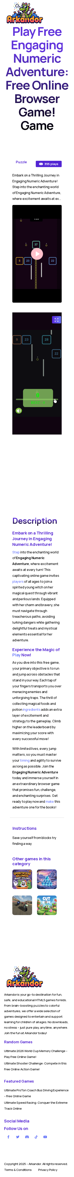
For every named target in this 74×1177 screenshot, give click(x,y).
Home (8, 25)
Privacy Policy (47, 1170)
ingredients (31, 709)
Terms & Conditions (17, 1170)
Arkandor (35, 1164)
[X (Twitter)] (18, 1137)
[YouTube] (45, 1137)
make (50, 801)
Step (16, 552)
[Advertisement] (37, 474)
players (18, 581)
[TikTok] (36, 1137)
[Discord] (27, 1137)
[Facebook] (8, 1137)
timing (25, 760)
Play (16, 655)
